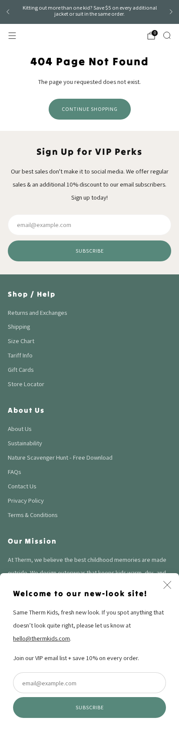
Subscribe (90, 707)
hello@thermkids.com (41, 638)
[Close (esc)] (167, 585)
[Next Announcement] (171, 12)
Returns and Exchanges (37, 312)
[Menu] (12, 35)
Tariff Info (20, 355)
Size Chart (21, 341)
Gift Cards (20, 369)
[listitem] (89, 12)
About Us (19, 428)
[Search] (166, 35)
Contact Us (22, 486)
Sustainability (25, 443)
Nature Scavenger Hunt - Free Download (60, 457)
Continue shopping (90, 109)
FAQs (14, 471)
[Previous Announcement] (8, 12)
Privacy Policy (26, 500)
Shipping (19, 326)
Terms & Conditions (32, 515)
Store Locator (26, 384)
